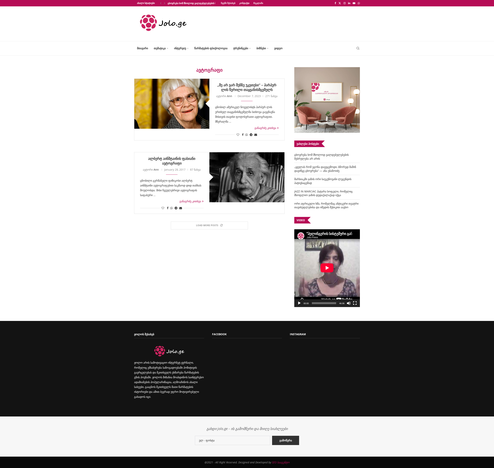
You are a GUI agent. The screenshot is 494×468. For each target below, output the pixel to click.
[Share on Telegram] (251, 134)
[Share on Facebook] (243, 134)
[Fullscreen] (355, 303)
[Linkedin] (349, 3)
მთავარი (142, 48)
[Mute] (349, 303)
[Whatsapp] (359, 3)
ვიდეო (278, 48)
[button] (160, 3)
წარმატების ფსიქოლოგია (211, 48)
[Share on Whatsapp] (246, 134)
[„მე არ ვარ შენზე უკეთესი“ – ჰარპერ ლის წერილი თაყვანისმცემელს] (171, 104)
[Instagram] (344, 3)
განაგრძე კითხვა (265, 128)
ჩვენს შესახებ (228, 3)
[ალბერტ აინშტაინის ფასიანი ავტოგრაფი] (246, 177)
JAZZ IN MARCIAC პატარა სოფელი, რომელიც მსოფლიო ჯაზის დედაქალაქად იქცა (323, 193)
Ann (229, 96)
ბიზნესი (261, 48)
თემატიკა (160, 48)
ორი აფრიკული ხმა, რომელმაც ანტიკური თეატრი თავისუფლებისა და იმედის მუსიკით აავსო (326, 205)
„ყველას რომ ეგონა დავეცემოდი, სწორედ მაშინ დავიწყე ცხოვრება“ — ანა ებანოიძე (325, 169)
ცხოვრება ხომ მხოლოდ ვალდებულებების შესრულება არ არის (202, 3)
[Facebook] (335, 3)
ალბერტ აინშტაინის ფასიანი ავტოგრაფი (171, 160)
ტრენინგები (240, 48)
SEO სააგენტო (280, 462)
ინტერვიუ (180, 48)
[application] (327, 268)
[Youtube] (354, 3)
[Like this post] (238, 134)
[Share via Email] (255, 134)
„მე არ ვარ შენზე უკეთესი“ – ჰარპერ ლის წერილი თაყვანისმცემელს (246, 87)
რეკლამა (258, 3)
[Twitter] (339, 3)
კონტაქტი (244, 3)
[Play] (299, 303)
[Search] (358, 48)
